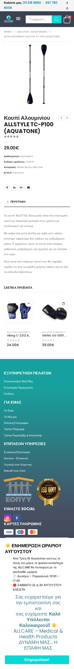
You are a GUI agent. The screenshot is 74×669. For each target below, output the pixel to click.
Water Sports (24, 167)
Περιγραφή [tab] (17, 202)
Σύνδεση (9, 394)
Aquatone (17, 172)
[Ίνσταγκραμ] (67, 8)
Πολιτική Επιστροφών (16, 423)
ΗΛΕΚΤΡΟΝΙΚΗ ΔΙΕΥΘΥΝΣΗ (28, 187)
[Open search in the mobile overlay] (44, 19)
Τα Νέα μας (10, 417)
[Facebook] (67, 3)
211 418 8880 (23, 3)
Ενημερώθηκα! (37, 659)
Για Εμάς (9, 410)
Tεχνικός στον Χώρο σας (18, 465)
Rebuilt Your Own (14, 471)
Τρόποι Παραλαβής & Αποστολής (23, 435)
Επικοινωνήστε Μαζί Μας (18, 381)
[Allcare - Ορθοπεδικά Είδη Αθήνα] (10, 19)
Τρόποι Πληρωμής (14, 429)
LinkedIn (14, 187)
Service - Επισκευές (16, 458)
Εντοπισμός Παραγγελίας (18, 388)
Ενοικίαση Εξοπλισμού (17, 452)
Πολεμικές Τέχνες (27, 332)
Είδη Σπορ (38, 167)
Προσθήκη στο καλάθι (63, 303)
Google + (21, 187)
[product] (19, 312)
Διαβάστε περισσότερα (28, 303)
